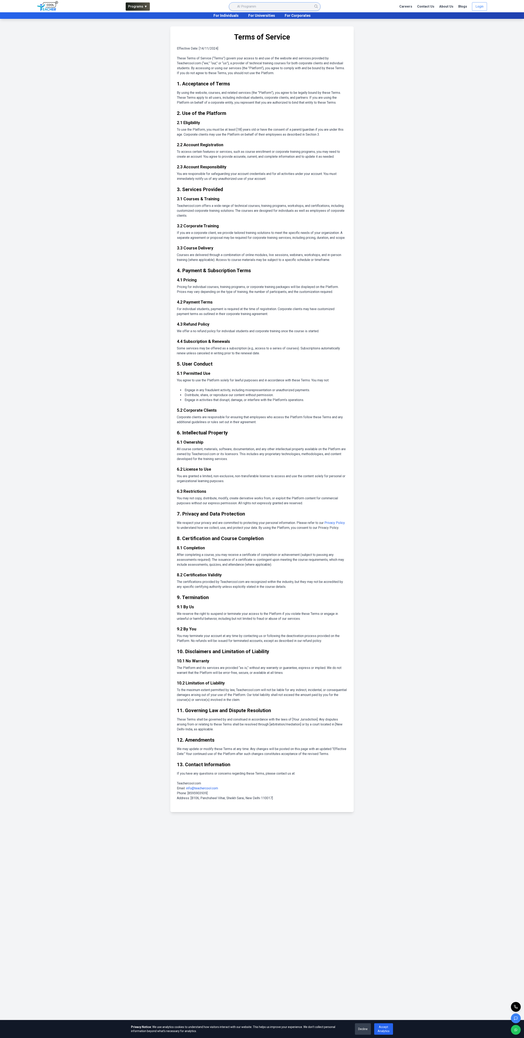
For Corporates (298, 15)
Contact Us (425, 6)
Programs (137, 6)
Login (479, 6)
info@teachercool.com (202, 788)
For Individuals (225, 15)
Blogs (462, 6)
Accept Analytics (384, 1029)
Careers (405, 6)
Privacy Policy (334, 523)
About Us (446, 6)
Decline (363, 1029)
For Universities (261, 15)
